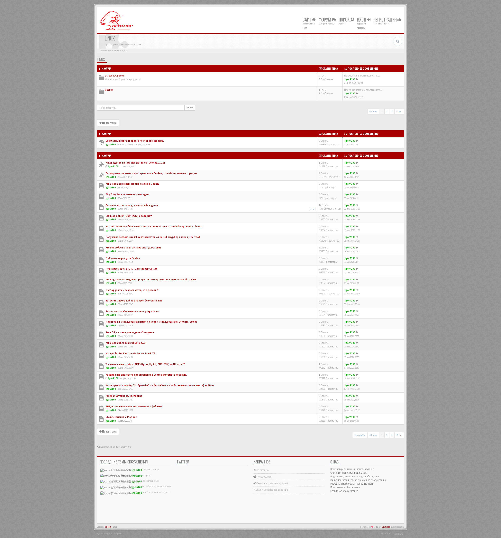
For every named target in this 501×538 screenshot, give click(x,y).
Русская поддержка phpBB (109, 533)
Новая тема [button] (109, 122)
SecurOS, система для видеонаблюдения (129, 332)
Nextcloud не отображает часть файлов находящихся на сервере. (146, 486)
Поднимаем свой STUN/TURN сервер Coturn (131, 268)
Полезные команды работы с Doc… (363, 90)
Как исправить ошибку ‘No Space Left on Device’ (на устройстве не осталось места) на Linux (159, 385)
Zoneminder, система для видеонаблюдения (131, 205)
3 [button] (392, 111)
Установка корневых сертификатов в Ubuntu (132, 183)
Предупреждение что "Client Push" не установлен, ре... (140, 492)
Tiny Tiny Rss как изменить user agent (127, 194)
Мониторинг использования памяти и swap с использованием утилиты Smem (151, 321)
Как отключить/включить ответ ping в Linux (132, 311)
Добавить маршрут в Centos (122, 258)
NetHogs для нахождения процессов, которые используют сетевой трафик (150, 279)
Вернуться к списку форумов (115, 446)
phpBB (108, 527)
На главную (262, 470)
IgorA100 (350, 79)
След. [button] (399, 111)
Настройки (360, 435)
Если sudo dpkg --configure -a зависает (128, 216)
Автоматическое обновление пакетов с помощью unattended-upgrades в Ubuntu (153, 226)
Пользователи (264, 476)
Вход (362, 20)
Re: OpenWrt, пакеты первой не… (362, 75)
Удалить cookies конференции (271, 489)
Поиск (344, 20)
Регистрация (385, 20)
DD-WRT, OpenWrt (115, 75)
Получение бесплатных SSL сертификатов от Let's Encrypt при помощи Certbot (152, 237)
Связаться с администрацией (272, 483)
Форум (325, 20)
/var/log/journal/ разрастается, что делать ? (131, 290)
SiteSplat (386, 527)
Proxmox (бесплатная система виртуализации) (133, 247)
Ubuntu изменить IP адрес (121, 417)
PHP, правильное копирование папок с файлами (133, 406)
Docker (109, 90)
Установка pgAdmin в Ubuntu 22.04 (126, 343)
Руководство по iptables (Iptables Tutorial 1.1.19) (135, 162)
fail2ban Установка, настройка (123, 396)
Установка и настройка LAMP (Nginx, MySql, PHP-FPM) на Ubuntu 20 (145, 364)
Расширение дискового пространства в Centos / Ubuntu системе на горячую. (151, 173)
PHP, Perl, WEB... (144, 144)
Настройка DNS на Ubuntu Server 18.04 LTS (130, 353)
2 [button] (386, 111)
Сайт (307, 20)
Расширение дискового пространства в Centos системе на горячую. (146, 374)
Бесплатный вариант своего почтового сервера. (134, 140)
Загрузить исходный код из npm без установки (133, 300)
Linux (101, 60)
